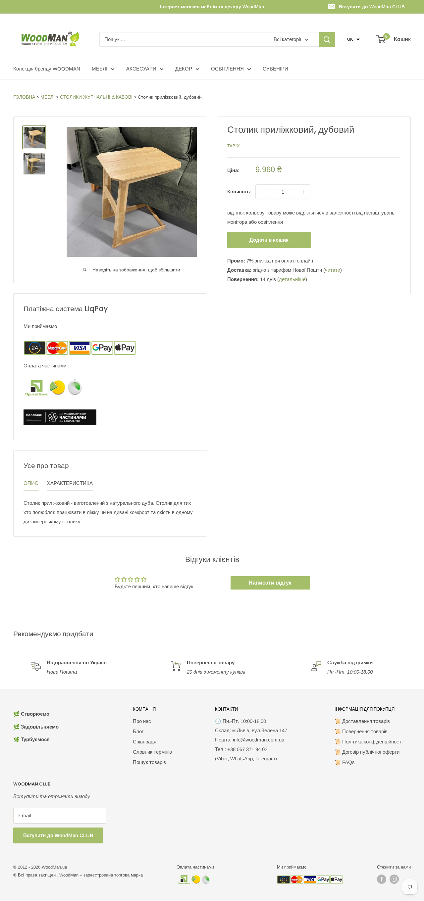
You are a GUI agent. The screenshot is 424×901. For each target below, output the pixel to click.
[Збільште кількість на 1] (303, 192)
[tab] (31, 485)
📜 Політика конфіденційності (368, 741)
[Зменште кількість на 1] (263, 192)
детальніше (292, 279)
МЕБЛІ (99, 68)
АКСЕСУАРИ (141, 68)
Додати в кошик (269, 240)
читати (332, 270)
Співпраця (144, 741)
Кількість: (239, 192)
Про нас (142, 721)
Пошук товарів (149, 762)
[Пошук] (327, 39)
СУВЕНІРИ (275, 68)
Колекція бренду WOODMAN (46, 68)
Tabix (233, 145)
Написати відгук (270, 583)
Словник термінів (152, 752)
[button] (353, 39)
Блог (138, 731)
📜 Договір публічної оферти (367, 752)
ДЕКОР (183, 68)
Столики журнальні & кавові (96, 97)
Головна (24, 97)
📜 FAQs (345, 762)
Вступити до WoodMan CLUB (372, 6)
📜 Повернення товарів (361, 731)
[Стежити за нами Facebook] (381, 879)
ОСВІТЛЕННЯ (227, 68)
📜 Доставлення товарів (362, 721)
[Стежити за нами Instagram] (394, 879)
